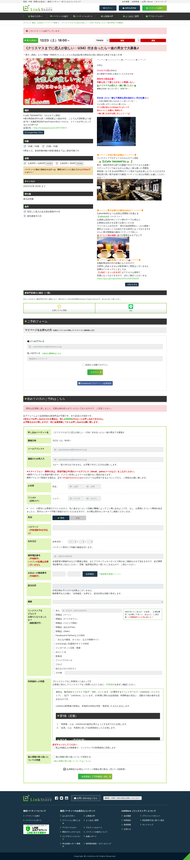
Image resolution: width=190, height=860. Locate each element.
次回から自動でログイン (96, 364)
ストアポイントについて (71, 837)
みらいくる (61, 652)
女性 (78, 518)
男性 (62, 518)
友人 (58, 610)
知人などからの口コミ (66, 668)
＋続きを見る (131, 284)
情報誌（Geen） (63, 631)
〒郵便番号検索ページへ (109, 574)
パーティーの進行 (60, 16)
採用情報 (135, 2)
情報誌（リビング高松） (67, 623)
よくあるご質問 (132, 16)
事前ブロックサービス (71, 832)
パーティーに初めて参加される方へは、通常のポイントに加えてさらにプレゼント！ (57, 170)
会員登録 (68, 419)
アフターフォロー (156, 16)
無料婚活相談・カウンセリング (98, 843)
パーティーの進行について (97, 832)
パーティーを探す (155, 8)
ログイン (109, 8)
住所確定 (90, 574)
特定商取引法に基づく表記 (153, 820)
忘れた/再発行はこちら (52, 353)
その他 (59, 672)
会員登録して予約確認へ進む (94, 776)
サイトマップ (161, 2)
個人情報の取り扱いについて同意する (73, 757)
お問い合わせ (147, 2)
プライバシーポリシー (151, 816)
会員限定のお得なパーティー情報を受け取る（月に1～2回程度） (97, 769)
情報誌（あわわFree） (66, 627)
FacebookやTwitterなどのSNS (70, 635)
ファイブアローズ (64, 660)
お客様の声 (108, 16)
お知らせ (127, 829)
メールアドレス (36, 341)
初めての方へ (36, 16)
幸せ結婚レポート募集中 (71, 844)
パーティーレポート (84, 16)
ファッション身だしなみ (71, 821)
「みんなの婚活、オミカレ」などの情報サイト (77, 639)
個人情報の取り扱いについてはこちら (72, 761)
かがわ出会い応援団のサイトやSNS (72, 643)
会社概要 (125, 2)
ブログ (59, 664)
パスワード (34, 353)
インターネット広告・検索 (68, 647)
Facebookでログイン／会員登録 (95, 383)
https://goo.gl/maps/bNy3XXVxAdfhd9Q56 (118, 278)
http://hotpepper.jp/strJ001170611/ (50, 128)
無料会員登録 (130, 8)
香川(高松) (31, 40)
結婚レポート (91, 836)
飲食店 (59, 656)
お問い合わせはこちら (86, 798)
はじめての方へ (68, 816)
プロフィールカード (94, 827)
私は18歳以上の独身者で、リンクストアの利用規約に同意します (86, 747)
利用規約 (110, 684)
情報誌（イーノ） (64, 614)
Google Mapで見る (35, 132)
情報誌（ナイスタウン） (67, 618)
